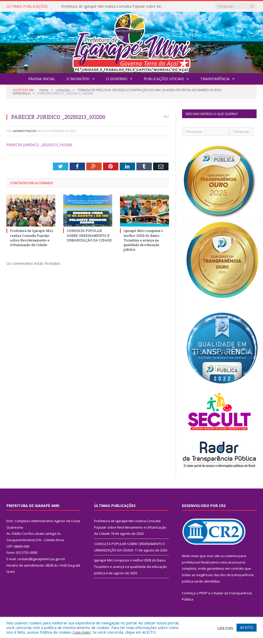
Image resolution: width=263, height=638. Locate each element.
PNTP (203, 593)
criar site (213, 555)
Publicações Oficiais (164, 78)
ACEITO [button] (246, 627)
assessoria (236, 562)
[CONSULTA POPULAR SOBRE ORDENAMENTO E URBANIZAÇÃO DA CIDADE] (87, 210)
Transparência (215, 78)
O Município (78, 78)
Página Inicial (41, 78)
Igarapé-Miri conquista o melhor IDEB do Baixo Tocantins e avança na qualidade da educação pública (143, 240)
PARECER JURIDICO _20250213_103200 (39, 144)
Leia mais (82, 632)
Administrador (24, 131)
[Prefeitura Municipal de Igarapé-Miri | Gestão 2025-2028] (131, 41)
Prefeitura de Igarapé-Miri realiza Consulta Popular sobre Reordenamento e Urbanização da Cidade (31, 237)
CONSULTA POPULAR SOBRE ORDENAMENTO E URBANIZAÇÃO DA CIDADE (113, 6)
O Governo (116, 78)
